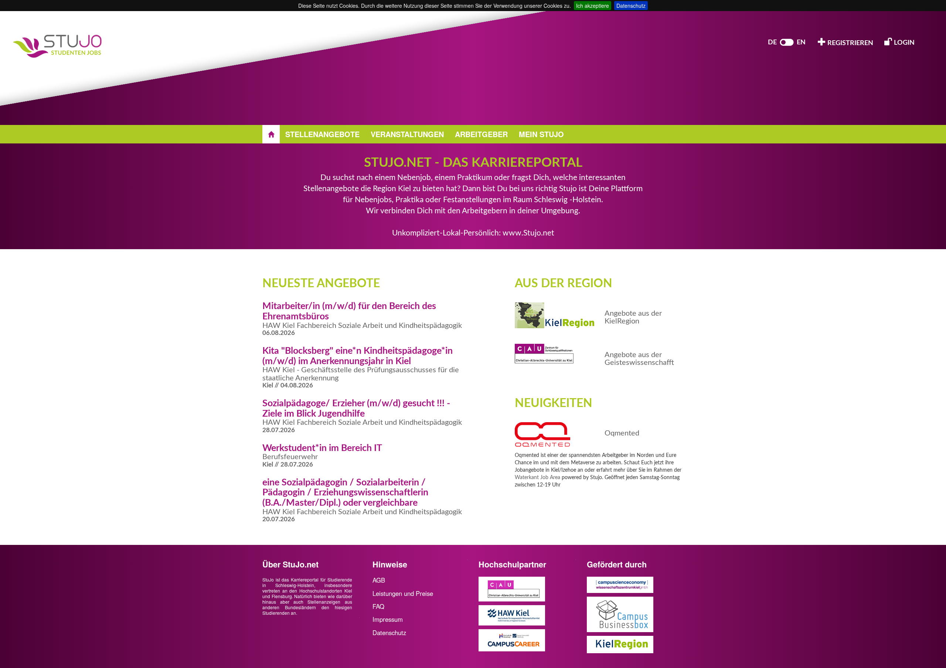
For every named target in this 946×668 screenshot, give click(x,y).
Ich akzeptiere (592, 5)
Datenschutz (631, 5)
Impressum (387, 619)
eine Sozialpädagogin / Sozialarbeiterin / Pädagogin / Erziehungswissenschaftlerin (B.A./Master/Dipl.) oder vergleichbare (345, 493)
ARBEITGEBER (481, 134)
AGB (378, 580)
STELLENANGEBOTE (322, 134)
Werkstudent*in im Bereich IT (322, 448)
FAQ (378, 606)
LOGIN (903, 43)
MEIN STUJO (541, 134)
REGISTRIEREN (849, 43)
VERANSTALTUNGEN (407, 134)
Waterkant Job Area (537, 477)
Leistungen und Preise (402, 593)
